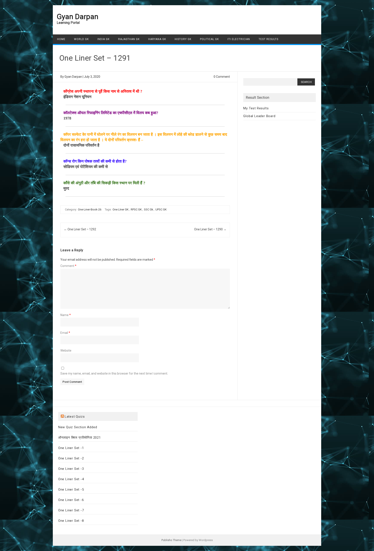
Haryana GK (157, 39)
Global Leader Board (259, 116)
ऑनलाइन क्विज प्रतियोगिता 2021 (79, 438)
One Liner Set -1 (71, 448)
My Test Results (256, 108)
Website (65, 350)
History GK (183, 39)
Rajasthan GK (129, 39)
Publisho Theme (171, 540)
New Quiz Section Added (77, 427)
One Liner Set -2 (71, 458)
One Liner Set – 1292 (80, 229)
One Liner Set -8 (71, 521)
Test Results (268, 39)
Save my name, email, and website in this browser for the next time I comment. (114, 373)
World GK (81, 39)
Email (65, 332)
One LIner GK (121, 209)
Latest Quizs (75, 417)
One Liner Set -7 (71, 510)
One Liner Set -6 (71, 500)
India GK (103, 39)
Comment (68, 266)
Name (65, 315)
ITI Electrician (238, 39)
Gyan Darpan (77, 16)
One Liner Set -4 (71, 479)
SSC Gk (148, 209)
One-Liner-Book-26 (89, 209)
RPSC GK (136, 209)
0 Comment (222, 76)
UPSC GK (161, 209)
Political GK (209, 39)
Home (61, 39)
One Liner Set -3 (71, 469)
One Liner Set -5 (71, 489)
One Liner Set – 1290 (210, 229)
